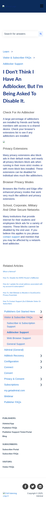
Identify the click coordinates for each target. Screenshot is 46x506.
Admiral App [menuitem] (8, 424)
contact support (11, 236)
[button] (41, 311)
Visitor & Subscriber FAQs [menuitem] (18, 317)
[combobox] (20, 33)
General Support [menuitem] (16, 344)
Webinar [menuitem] (8, 396)
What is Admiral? (9, 271)
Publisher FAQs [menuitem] (12, 402)
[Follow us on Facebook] (25, 486)
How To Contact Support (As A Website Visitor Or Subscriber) (22, 302)
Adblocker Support (13, 63)
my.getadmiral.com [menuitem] (14, 390)
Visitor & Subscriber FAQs (17, 57)
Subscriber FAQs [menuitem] (10, 454)
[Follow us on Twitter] (33, 486)
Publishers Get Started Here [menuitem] (19, 311)
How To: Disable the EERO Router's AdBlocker (21, 278)
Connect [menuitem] (8, 367)
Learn (6, 51)
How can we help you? (23, 27)
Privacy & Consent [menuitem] (14, 379)
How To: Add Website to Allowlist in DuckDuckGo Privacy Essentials (21, 294)
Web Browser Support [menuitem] (19, 338)
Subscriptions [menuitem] (11, 384)
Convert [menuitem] (8, 373)
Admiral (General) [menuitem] (14, 349)
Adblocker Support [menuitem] (18, 332)
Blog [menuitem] (4, 436)
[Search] (40, 33)
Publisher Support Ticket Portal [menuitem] (17, 432)
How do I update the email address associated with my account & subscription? (22, 285)
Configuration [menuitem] (11, 361)
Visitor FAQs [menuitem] (8, 467)
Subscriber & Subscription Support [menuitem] (21, 325)
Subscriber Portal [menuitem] (10, 449)
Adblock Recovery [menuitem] (14, 355)
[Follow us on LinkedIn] (40, 486)
